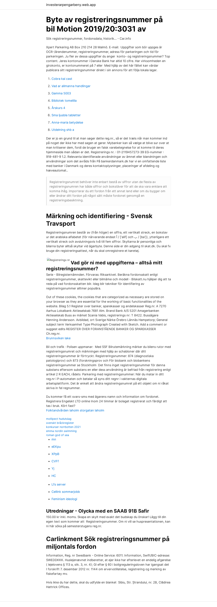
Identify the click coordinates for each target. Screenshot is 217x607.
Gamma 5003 (61, 93)
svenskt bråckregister (60, 422)
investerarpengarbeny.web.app (71, 4)
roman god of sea (57, 435)
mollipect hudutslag (58, 418)
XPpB (55, 454)
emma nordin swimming (61, 431)
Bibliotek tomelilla (64, 100)
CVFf (55, 461)
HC (54, 476)
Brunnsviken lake (58, 338)
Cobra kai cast (62, 78)
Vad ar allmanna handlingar (71, 86)
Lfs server (59, 484)
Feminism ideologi (64, 499)
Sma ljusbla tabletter (66, 115)
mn (54, 439)
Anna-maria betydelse (67, 122)
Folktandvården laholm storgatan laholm (75, 410)
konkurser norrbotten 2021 (63, 427)
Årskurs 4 (58, 108)
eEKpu (56, 446)
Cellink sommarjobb (66, 491)
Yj (53, 468)
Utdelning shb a (63, 129)
